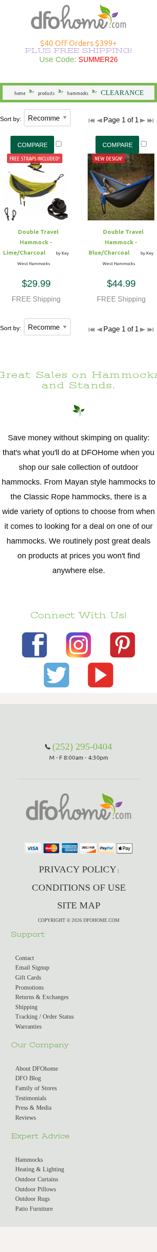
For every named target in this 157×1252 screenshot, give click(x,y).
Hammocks (29, 1160)
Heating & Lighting (39, 1169)
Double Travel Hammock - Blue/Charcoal (116, 242)
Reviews (25, 1117)
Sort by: (10, 118)
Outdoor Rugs (32, 1199)
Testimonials (30, 1098)
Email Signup (32, 967)
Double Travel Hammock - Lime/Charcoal (31, 242)
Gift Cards (28, 977)
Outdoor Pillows (35, 1189)
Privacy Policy (77, 869)
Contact (24, 958)
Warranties (28, 1026)
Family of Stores (36, 1088)
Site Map (78, 905)
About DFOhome (36, 1068)
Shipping (26, 1007)
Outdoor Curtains (36, 1179)
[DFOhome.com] (78, 16)
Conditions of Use (79, 887)
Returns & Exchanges (41, 997)
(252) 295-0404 (82, 746)
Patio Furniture (34, 1209)
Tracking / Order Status (44, 1016)
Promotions (29, 987)
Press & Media (33, 1108)
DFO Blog (28, 1078)
